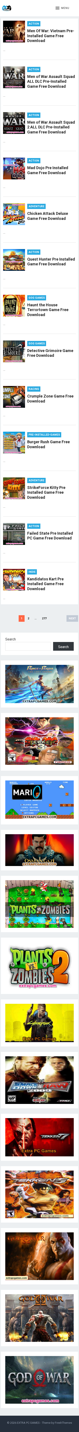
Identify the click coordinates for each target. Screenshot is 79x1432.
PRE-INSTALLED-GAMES (44, 434)
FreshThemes (63, 1422)
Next (72, 618)
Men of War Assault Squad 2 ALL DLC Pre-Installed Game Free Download (51, 127)
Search (10, 639)
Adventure (36, 206)
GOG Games (37, 297)
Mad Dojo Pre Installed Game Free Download (47, 170)
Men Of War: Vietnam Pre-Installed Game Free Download (50, 36)
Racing (34, 389)
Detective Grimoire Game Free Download (50, 353)
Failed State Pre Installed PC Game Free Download (50, 536)
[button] (62, 8)
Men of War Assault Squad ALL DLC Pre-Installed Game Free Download (51, 81)
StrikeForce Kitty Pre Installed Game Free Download (46, 492)
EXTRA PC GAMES (28, 1422)
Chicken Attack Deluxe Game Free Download (47, 216)
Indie (32, 571)
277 (44, 618)
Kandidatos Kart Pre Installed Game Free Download (45, 584)
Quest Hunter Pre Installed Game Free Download (51, 261)
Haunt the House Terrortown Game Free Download (47, 310)
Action (34, 23)
